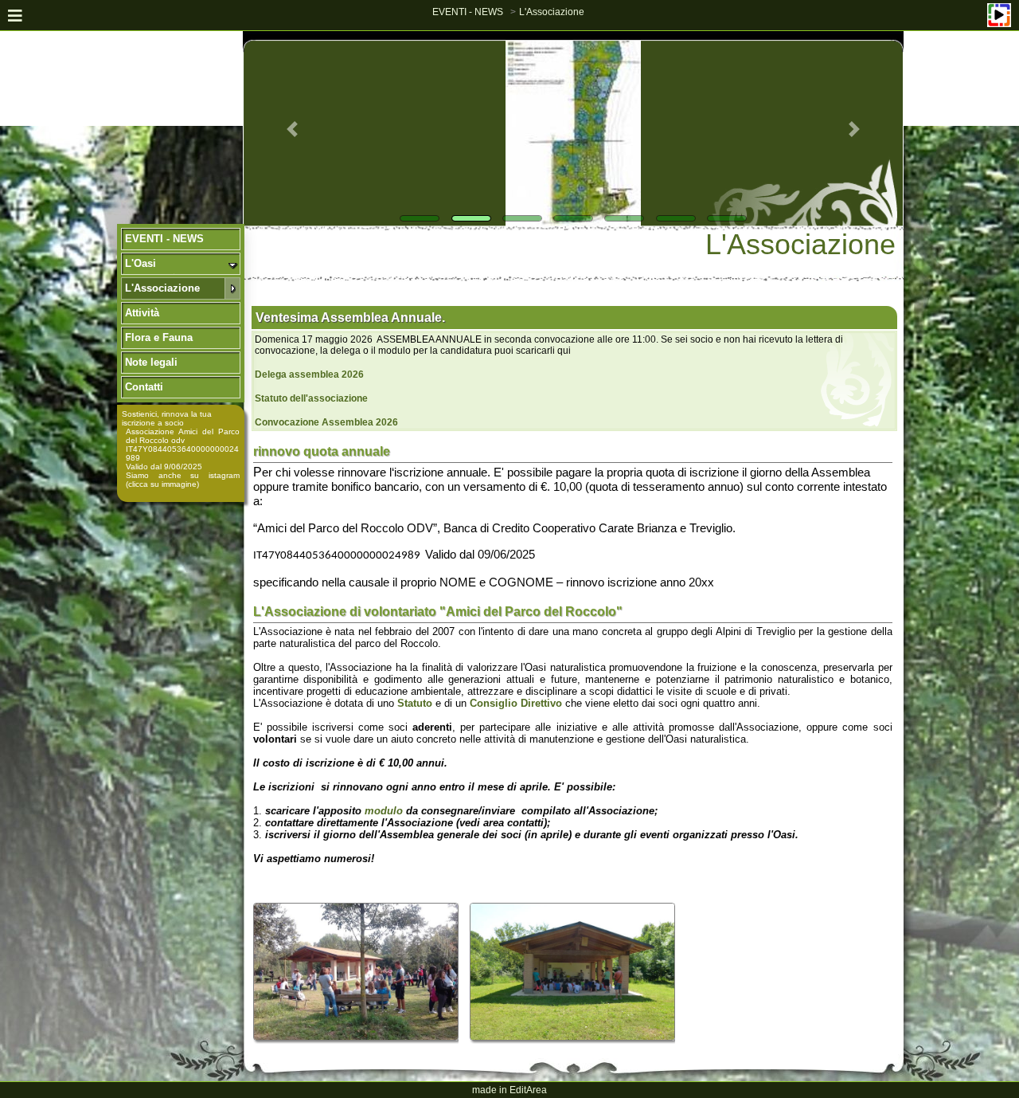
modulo (384, 811)
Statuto (414, 703)
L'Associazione (551, 12)
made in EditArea (509, 1090)
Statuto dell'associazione (311, 398)
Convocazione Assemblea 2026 (326, 422)
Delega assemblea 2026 (309, 374)
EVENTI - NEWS (467, 12)
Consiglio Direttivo (517, 703)
